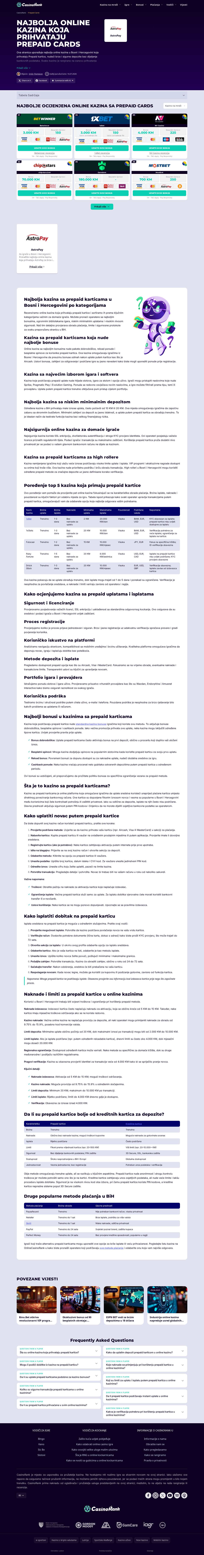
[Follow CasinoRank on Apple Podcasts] (184, 1495)
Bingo (41, 1438)
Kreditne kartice (134, 1123)
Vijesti (183, 4)
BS (20, 1495)
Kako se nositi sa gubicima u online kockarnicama (94, 1460)
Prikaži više (100, 206)
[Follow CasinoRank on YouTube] (170, 1495)
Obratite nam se (155, 1444)
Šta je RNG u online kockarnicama (94, 1455)
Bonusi (140, 4)
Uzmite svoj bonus (44, 148)
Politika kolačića (105, 1551)
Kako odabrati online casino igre (94, 1444)
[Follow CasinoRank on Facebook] (148, 1495)
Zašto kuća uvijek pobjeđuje (94, 1438)
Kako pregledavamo (155, 1449)
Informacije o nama (155, 1438)
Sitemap (150, 1551)
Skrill (28, 1223)
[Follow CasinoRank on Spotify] (177, 1495)
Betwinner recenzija (44, 153)
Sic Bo (41, 1449)
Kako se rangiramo (155, 1455)
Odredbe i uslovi (57, 1551)
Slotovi (41, 1455)
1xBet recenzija (102, 153)
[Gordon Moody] (85, 1525)
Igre (127, 4)
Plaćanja (155, 4)
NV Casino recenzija (159, 153)
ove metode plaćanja (111, 1247)
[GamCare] (127, 1525)
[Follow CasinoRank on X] (163, 1495)
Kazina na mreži (109, 4)
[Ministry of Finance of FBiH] (54, 1525)
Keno (41, 1444)
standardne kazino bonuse (91, 723)
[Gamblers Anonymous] (106, 1525)
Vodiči (170, 4)
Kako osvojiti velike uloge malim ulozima (94, 1449)
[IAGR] (149, 1525)
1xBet (29, 518)
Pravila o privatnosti (155, 1460)
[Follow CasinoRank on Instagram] (155, 1495)
